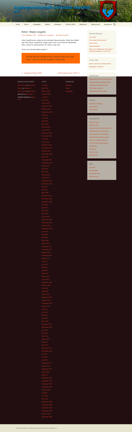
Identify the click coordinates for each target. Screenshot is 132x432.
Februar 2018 (46, 243)
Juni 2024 (45, 118)
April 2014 (45, 333)
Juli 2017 (44, 261)
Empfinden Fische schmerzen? (98, 131)
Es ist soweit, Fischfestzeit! (97, 40)
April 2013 (45, 345)
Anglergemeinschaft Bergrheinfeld (100, 82)
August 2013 (46, 339)
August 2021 (46, 166)
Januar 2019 (46, 216)
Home (18, 24)
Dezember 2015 (47, 297)
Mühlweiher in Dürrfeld (96, 66)
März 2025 (45, 100)
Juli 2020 (44, 187)
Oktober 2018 (46, 225)
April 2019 (45, 210)
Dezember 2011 (47, 363)
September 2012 (47, 351)
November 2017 (47, 249)
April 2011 (45, 375)
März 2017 (45, 273)
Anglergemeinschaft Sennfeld (98, 85)
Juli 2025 (44, 97)
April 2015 (45, 318)
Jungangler (37, 24)
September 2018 (47, 228)
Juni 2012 (45, 357)
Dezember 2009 (47, 384)
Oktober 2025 (46, 94)
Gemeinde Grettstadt (95, 103)
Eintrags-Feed (93, 170)
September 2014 (47, 327)
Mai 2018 (44, 234)
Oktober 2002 (46, 414)
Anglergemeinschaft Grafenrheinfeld (100, 79)
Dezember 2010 (47, 378)
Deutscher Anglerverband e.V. (98, 140)
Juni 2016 (45, 288)
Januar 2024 (46, 130)
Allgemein (43, 35)
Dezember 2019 (47, 195)
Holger (20, 88)
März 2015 (45, 321)
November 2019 (47, 198)
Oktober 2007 (46, 390)
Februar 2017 (46, 276)
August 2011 (45, 372)
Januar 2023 (46, 142)
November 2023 (47, 136)
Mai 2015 (44, 315)
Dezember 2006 (47, 402)
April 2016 (45, 291)
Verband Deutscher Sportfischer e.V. (100, 128)
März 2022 (45, 157)
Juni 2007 (45, 396)
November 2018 (47, 222)
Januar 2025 (46, 103)
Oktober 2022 (46, 151)
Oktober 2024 (46, 109)
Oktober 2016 (46, 285)
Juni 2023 (45, 139)
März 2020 (45, 192)
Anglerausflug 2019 (31, 73)
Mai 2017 (44, 267)
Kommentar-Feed (94, 173)
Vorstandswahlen (94, 46)
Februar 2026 (46, 91)
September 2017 (47, 255)
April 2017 (45, 270)
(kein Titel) (92, 37)
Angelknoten (93, 146)
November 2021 (47, 160)
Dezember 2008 (47, 387)
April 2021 (45, 169)
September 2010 (47, 381)
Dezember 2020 (47, 181)
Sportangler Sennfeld (96, 88)
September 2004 (47, 408)
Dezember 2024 (47, 106)
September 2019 (47, 201)
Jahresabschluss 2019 (68, 73)
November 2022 (47, 148)
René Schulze (22, 85)
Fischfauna (92, 149)
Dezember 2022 (47, 145)
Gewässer (57, 24)
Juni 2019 (45, 204)
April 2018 (45, 237)
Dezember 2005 (47, 405)
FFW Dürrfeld (93, 109)
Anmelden (92, 167)
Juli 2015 (44, 309)
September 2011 (47, 369)
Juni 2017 (45, 264)
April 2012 (45, 360)
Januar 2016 (46, 294)
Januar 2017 (45, 279)
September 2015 (47, 303)
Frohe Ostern (93, 43)
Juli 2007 (44, 393)
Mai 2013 (44, 342)
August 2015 (46, 306)
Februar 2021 (46, 175)
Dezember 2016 (47, 282)
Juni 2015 (45, 312)
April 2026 (45, 88)
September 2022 (47, 154)
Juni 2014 (45, 330)
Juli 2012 (44, 354)
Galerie (47, 24)
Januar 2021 (45, 178)
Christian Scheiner (63, 35)
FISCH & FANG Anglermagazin (98, 143)
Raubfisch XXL (93, 125)
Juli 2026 (44, 85)
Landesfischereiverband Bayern (99, 137)
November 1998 (47, 417)
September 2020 (47, 184)
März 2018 (45, 240)
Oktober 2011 (46, 366)
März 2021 (45, 172)
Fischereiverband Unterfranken (99, 134)
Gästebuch (83, 24)
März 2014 (45, 336)
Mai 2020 (45, 190)
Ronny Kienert (22, 91)
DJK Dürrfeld (93, 106)
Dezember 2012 (47, 348)
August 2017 (46, 258)
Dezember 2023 (47, 133)
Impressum (108, 24)
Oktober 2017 (46, 252)
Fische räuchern (94, 122)
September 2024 (47, 112)
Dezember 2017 (47, 246)
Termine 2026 (70, 24)
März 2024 (45, 124)
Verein (26, 24)
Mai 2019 (44, 207)
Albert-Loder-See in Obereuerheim (100, 63)
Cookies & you (93, 152)
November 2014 (47, 324)
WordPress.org (93, 176)
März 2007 (45, 399)
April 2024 (45, 121)
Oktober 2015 (46, 300)
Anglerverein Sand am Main (97, 91)
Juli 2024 (44, 115)
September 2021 (47, 163)
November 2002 (47, 411)
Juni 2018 (45, 231)
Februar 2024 (46, 127)
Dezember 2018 (47, 219)
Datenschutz (95, 24)
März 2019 (45, 213)
